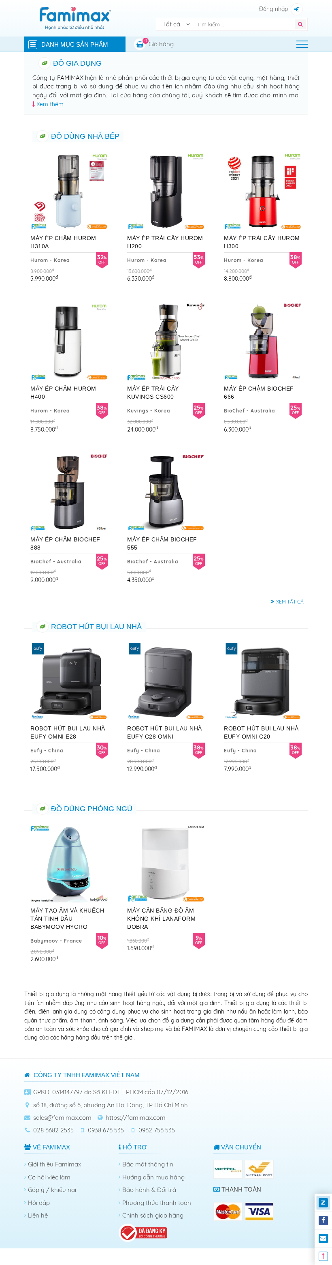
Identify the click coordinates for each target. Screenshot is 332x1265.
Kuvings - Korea (148, 411)
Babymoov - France (56, 941)
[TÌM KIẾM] (300, 24)
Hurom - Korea (50, 260)
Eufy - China (46, 750)
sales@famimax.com (62, 1117)
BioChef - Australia (249, 411)
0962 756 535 (156, 1130)
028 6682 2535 (53, 1130)
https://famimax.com (136, 1117)
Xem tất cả (290, 602)
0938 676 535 (106, 1130)
